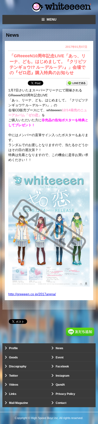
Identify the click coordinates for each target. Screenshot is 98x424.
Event (60, 357)
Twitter (13, 375)
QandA (60, 384)
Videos (13, 384)
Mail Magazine (18, 403)
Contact (61, 403)
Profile (13, 348)
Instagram (62, 375)
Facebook (62, 366)
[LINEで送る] (76, 83)
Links (12, 394)
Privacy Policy (65, 394)
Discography (17, 366)
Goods (13, 357)
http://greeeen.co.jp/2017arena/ (32, 294)
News (59, 348)
